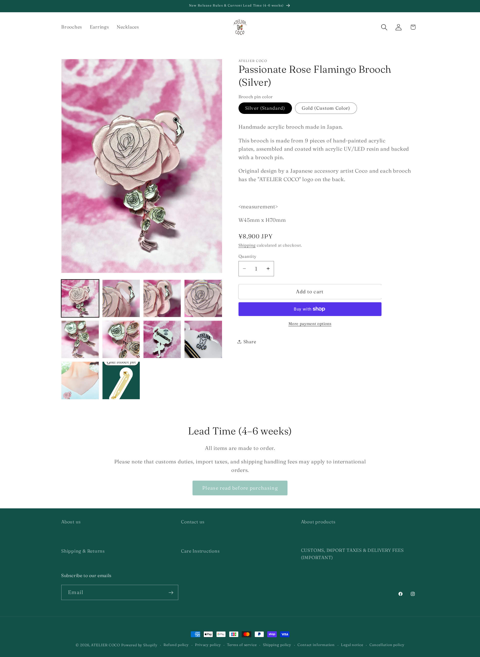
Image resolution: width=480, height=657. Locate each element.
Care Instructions (200, 551)
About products (318, 522)
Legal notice (352, 645)
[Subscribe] (171, 592)
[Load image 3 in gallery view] (162, 298)
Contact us (192, 522)
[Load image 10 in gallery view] (121, 380)
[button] (384, 27)
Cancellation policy (387, 645)
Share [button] (250, 341)
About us (71, 522)
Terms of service (242, 645)
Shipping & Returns (83, 551)
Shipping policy (277, 645)
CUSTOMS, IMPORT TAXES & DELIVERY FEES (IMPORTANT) (352, 553)
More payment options (310, 323)
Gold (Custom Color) (326, 108)
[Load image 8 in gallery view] (203, 339)
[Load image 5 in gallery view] (80, 339)
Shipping (247, 245)
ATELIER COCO (105, 645)
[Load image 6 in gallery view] (121, 339)
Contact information (316, 645)
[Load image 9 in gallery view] (80, 380)
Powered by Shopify (139, 645)
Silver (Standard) (265, 108)
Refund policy (176, 645)
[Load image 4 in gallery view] (203, 298)
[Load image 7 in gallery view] (162, 339)
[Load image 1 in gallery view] (80, 298)
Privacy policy (208, 645)
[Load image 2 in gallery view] (121, 298)
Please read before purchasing (240, 488)
